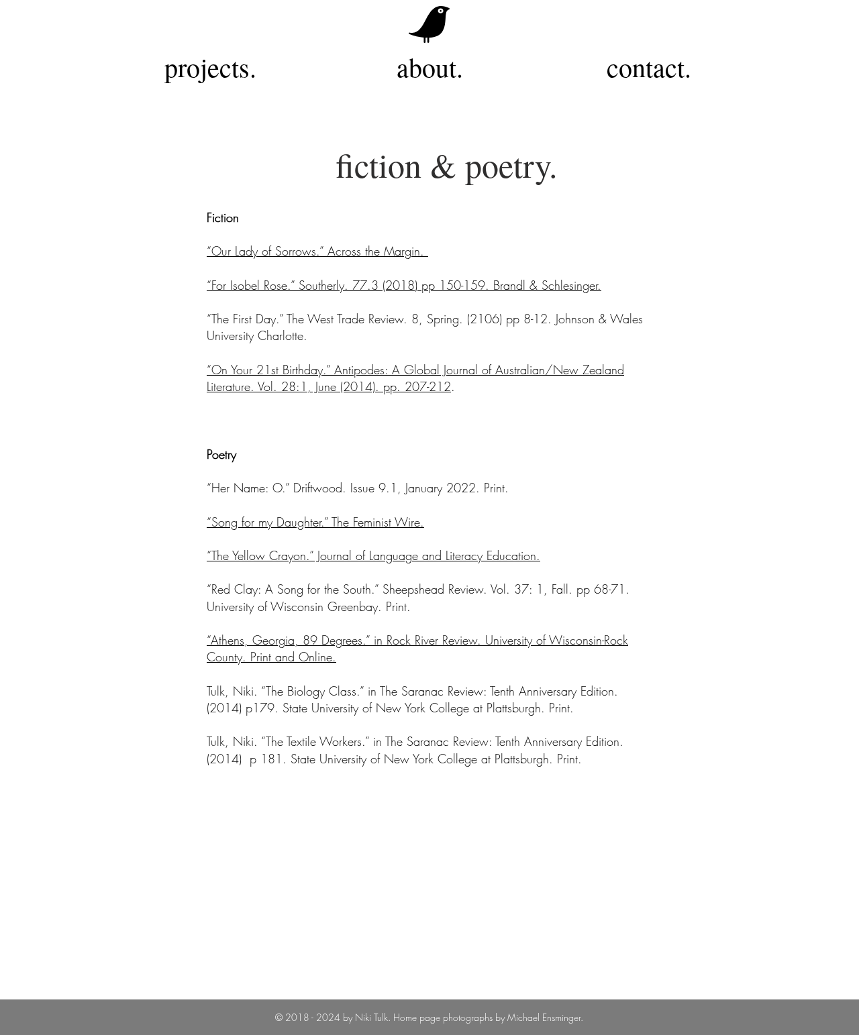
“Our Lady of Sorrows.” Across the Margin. (317, 251)
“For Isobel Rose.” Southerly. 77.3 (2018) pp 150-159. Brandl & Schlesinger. (404, 285)
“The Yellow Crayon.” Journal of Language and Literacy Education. (373, 555)
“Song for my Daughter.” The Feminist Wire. (315, 522)
